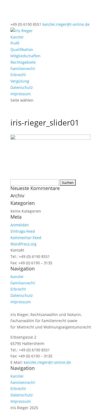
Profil (14, 43)
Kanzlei (16, 37)
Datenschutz (21, 87)
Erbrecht (18, 74)
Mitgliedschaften (25, 55)
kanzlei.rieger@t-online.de (47, 362)
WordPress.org (23, 243)
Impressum (20, 93)
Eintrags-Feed (22, 231)
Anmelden (19, 224)
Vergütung (19, 81)
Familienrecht (22, 68)
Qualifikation (21, 49)
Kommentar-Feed (25, 237)
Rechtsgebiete (23, 62)
